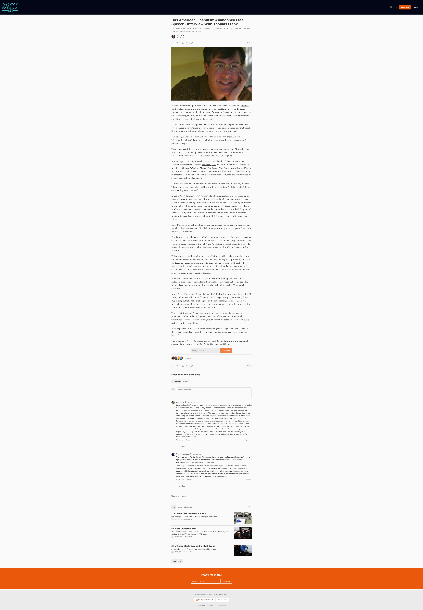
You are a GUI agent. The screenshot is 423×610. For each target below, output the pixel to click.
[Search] (391, 7)
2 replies (182, 486)
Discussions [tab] (188, 507)
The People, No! (209, 164)
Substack (200, 605)
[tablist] (180, 382)
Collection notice (225, 594)
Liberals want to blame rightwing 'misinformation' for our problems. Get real (210, 107)
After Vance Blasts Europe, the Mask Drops (193, 546)
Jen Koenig (180, 402)
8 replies (182, 447)
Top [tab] (174, 507)
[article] (211, 518)
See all (176, 561)
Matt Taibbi (180, 35)
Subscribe (405, 7)
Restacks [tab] (186, 382)
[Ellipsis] (250, 402)
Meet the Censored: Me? (183, 528)
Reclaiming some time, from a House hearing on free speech (194, 516)
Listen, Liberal (177, 266)
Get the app (222, 600)
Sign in (416, 7)
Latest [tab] (179, 507)
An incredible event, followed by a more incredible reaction (193, 549)
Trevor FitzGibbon (183, 454)
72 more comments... (178, 496)
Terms (215, 594)
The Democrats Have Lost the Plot (188, 513)
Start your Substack (205, 600)
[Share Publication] (396, 7)
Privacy (209, 594)
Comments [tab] (177, 382)
